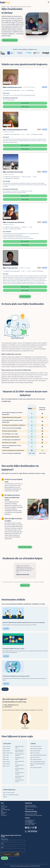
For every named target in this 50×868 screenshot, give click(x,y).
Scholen (2, 813)
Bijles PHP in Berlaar (34, 757)
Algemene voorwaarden (30, 805)
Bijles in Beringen (6, 746)
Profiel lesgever (25, 106)
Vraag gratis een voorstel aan (10, 40)
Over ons (3, 805)
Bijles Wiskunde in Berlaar (36, 767)
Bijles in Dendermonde (8, 753)
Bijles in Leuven (6, 766)
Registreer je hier (25, 585)
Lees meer (5, 689)
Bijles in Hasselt (6, 761)
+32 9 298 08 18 (29, 821)
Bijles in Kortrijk (6, 763)
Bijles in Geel (6, 755)
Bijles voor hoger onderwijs (9, 792)
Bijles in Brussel (6, 750)
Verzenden (4, 858)
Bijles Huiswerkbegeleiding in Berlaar (38, 755)
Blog (2, 811)
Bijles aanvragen (25, 103)
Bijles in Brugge (6, 748)
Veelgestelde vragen (29, 809)
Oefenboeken (4, 815)
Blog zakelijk (3, 812)
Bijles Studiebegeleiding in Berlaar (37, 761)
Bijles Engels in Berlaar (35, 750)
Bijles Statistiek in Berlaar (35, 759)
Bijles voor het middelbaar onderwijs (11, 794)
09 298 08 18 (8, 707)
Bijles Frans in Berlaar (35, 753)
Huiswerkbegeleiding (5, 809)
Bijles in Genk (6, 757)
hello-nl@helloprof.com (11, 705)
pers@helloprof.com (31, 823)
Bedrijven (5, 797)
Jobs (26, 808)
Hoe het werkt (4, 807)
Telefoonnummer (4, 839)
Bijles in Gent (6, 759)
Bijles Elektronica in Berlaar (36, 748)
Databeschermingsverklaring (31, 807)
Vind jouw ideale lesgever (25, 547)
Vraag (2, 847)
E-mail (2, 843)
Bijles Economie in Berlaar (35, 746)
